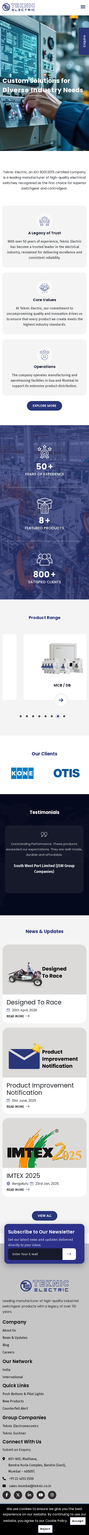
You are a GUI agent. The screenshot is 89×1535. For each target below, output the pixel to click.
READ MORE (15, 1016)
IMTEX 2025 (23, 1175)
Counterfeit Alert (15, 1408)
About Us (9, 1330)
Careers (8, 1352)
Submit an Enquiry (16, 1450)
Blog (5, 1345)
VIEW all (45, 1216)
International (12, 1377)
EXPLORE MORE (44, 406)
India (6, 1370)
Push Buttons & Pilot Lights (23, 1394)
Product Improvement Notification (40, 1089)
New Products (13, 1401)
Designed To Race (34, 1002)
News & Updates (15, 1338)
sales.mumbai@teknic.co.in (30, 1486)
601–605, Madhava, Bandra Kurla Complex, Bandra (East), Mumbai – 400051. (37, 1465)
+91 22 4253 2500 (21, 1479)
